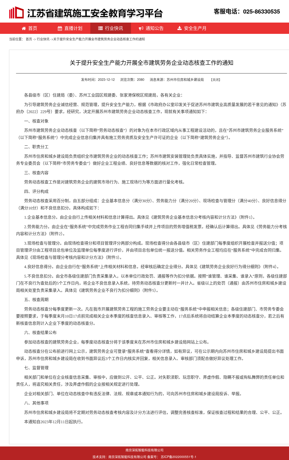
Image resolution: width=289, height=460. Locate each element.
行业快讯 (114, 28)
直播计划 (73, 28)
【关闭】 (215, 79)
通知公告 (155, 28)
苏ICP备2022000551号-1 (178, 456)
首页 (32, 28)
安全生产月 (195, 28)
